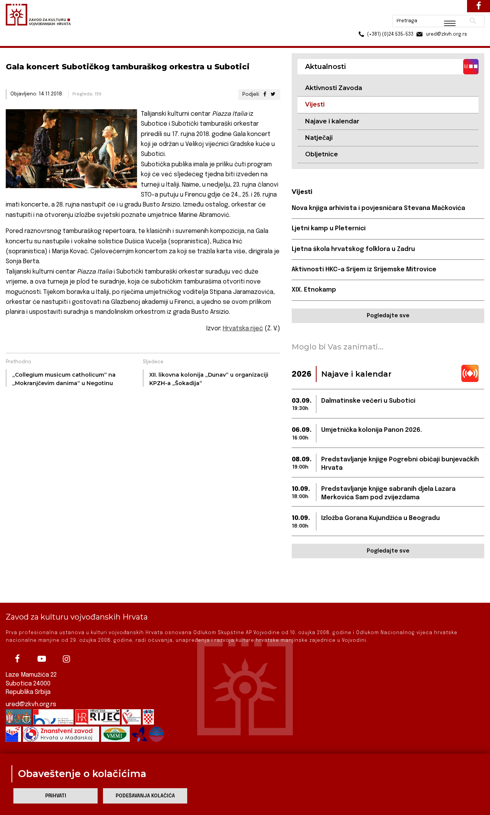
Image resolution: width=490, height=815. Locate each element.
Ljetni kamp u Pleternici (329, 228)
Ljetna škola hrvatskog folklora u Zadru (353, 249)
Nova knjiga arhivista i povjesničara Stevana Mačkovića (378, 208)
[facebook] (17, 658)
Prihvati (55, 796)
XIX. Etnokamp (314, 290)
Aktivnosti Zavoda (333, 88)
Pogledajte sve (388, 315)
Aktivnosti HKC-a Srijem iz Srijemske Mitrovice (364, 269)
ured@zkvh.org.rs (31, 704)
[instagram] (66, 658)
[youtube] (41, 658)
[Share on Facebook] (264, 94)
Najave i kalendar (332, 121)
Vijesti (86, 41)
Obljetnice (321, 154)
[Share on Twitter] (272, 94)
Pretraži (444, 9)
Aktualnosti (56, 41)
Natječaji (319, 137)
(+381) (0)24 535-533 (361, 23)
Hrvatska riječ (243, 328)
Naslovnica (19, 41)
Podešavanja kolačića (145, 796)
